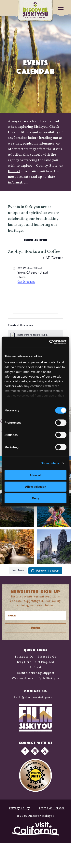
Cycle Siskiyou (48, 678)
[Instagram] (35, 751)
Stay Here (24, 662)
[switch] (60, 422)
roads (27, 143)
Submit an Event (35, 240)
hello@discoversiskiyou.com (35, 697)
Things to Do (24, 657)
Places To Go (47, 657)
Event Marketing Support (35, 673)
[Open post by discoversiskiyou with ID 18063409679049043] (54, 510)
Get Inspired (44, 662)
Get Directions (26, 282)
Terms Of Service (51, 808)
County (42, 165)
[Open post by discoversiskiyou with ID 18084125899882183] (54, 546)
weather (14, 143)
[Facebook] (25, 751)
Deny (35, 498)
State (53, 165)
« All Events (53, 258)
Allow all (35, 475)
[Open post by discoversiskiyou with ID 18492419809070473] (17, 510)
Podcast (35, 667)
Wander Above (23, 678)
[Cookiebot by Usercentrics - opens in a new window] (50, 342)
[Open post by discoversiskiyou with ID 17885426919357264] (17, 546)
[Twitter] (45, 751)
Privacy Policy (19, 808)
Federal (14, 171)
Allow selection (35, 486)
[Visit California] (35, 829)
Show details (50, 463)
